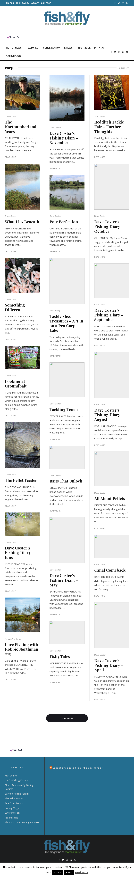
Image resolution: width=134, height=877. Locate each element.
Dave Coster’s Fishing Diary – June (19, 553)
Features (32, 48)
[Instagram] (123, 3)
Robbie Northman (13, 639)
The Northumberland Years (20, 127)
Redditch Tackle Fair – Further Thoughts (109, 127)
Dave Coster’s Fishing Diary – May (64, 580)
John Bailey (55, 310)
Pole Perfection (64, 221)
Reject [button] (69, 872)
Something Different (15, 307)
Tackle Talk (13, 56)
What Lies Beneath (22, 221)
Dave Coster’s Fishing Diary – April (108, 665)
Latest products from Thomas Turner (78, 768)
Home (9, 48)
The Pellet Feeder (21, 480)
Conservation (51, 48)
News (18, 48)
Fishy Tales (60, 656)
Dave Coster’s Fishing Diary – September (108, 315)
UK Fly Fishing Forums (16, 780)
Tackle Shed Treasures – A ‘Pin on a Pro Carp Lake (66, 323)
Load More (67, 718)
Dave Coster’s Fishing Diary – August (108, 415)
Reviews (68, 48)
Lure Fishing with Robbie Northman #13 (21, 649)
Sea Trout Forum (14, 803)
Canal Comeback (110, 570)
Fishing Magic (12, 808)
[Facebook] (115, 3)
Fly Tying (98, 48)
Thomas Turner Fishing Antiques (22, 822)
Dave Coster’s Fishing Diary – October (108, 226)
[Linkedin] (127, 3)
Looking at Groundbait (16, 383)
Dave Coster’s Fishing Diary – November (64, 138)
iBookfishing (11, 817)
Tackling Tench (64, 409)
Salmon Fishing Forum (17, 793)
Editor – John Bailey (17, 3)
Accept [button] (57, 872)
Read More (10, 157)
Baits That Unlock (66, 481)
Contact (46, 3)
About (35, 3)
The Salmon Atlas (14, 798)
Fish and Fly (11, 775)
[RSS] (75, 860)
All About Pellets (109, 498)
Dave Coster (10, 116)
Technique (84, 48)
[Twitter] (119, 3)
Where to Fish (12, 812)
